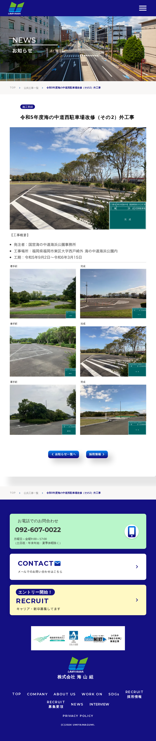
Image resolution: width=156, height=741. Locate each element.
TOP (13, 87)
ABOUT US (65, 694)
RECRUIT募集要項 (56, 704)
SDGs (114, 694)
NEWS (77, 704)
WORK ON (92, 694)
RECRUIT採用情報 (135, 694)
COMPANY (37, 694)
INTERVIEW (99, 704)
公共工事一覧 (31, 88)
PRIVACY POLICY (78, 716)
